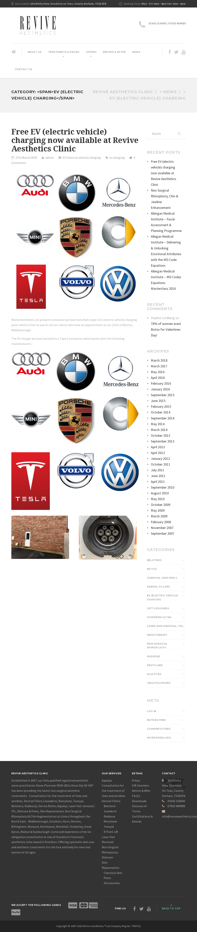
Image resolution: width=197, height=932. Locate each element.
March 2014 (159, 429)
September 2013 (162, 441)
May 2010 (157, 499)
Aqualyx (107, 780)
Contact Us (23, 69)
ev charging (117, 157)
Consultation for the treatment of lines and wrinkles (113, 790)
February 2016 (161, 383)
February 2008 (161, 522)
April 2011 (158, 481)
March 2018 (159, 360)
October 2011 (160, 464)
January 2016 (160, 389)
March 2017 (159, 366)
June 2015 (158, 400)
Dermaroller (112, 883)
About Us (35, 52)
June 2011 (158, 476)
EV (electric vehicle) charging (82, 157)
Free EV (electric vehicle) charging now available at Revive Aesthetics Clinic (75, 140)
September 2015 (162, 395)
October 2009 (160, 504)
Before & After (114, 52)
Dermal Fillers (158, 586)
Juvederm (110, 811)
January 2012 (160, 458)
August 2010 (160, 493)
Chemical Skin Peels (162, 577)
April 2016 (158, 377)
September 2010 (162, 487)
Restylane (155, 665)
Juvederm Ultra (159, 617)
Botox (152, 569)
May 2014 (157, 424)
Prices (136, 780)
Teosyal (109, 826)
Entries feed (156, 720)
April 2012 (158, 453)
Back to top (171, 908)
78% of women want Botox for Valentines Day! (166, 329)
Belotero (154, 560)
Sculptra (154, 674)
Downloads (139, 801)
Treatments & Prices (63, 52)
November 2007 (162, 527)
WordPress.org (159, 737)
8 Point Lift (111, 832)
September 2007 (162, 533)
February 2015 (161, 406)
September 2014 (162, 418)
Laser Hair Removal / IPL (165, 626)
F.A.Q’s (136, 796)
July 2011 (157, 470)
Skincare (107, 857)
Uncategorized (159, 682)
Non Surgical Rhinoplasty (157, 645)
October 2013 (160, 435)
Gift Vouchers (140, 785)
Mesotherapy (157, 634)
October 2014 (160, 412)
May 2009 (157, 510)
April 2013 (158, 447)
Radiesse (153, 656)
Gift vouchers (158, 608)
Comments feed (159, 728)
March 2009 (159, 516)
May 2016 (157, 372)
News (136, 52)
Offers (91, 52)
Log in (151, 711)
